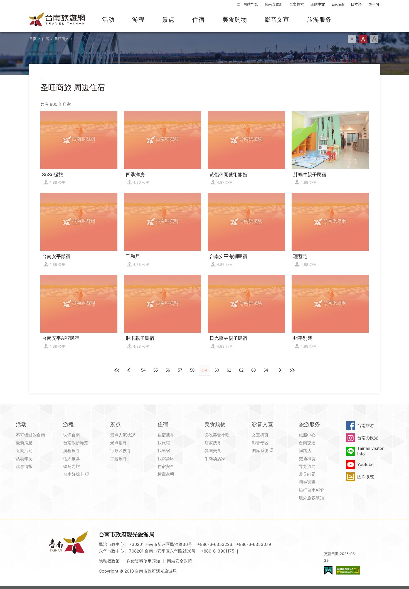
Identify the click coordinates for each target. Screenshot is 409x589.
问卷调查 (307, 482)
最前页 (117, 370)
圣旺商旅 (61, 38)
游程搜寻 (71, 450)
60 (217, 370)
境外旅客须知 (311, 497)
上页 (279, 370)
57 (180, 370)
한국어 (373, 4)
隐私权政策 (109, 561)
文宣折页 (260, 435)
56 (168, 370)
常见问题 (307, 474)
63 (253, 370)
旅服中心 (307, 435)
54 (143, 370)
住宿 (198, 19)
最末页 (291, 370)
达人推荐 (71, 458)
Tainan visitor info (370, 451)
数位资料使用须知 (143, 561)
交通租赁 (307, 458)
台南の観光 (367, 437)
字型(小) (352, 39)
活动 (108, 19)
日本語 (356, 4)
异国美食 (212, 450)
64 (265, 370)
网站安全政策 (179, 561)
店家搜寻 (212, 442)
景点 (168, 19)
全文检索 (296, 4)
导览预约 (307, 466)
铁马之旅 (71, 466)
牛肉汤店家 (214, 458)
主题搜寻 (118, 458)
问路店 (305, 450)
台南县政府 (274, 4)
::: (238, 4)
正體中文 (318, 4)
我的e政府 (328, 570)
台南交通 (307, 442)
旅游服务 (319, 19)
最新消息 (24, 442)
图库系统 (260, 450)
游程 (138, 19)
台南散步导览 (75, 442)
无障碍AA (348, 570)
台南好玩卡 (73, 474)
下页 (129, 370)
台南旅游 (365, 425)
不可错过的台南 (30, 435)
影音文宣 (277, 19)
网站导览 (250, 4)
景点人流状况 (122, 435)
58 (192, 370)
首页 (32, 38)
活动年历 (24, 458)
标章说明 (165, 474)
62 (241, 370)
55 (155, 370)
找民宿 (163, 450)
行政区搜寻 (120, 450)
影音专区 (260, 442)
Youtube (365, 464)
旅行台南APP (311, 490)
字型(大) (374, 39)
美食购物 (234, 19)
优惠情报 (24, 466)
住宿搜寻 (165, 435)
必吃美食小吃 (217, 435)
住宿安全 (165, 466)
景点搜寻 (118, 442)
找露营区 (165, 458)
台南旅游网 (57, 19)
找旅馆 (163, 442)
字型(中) (363, 39)
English (338, 4)
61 (229, 370)
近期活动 (24, 450)
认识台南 (71, 435)
